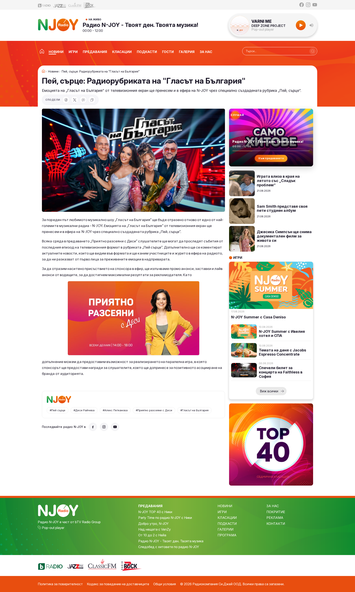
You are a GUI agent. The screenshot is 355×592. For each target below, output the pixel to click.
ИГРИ (222, 512)
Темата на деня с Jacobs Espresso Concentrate (282, 352)
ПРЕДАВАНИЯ (150, 506)
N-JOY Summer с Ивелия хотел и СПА (282, 333)
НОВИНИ (225, 506)
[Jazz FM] (59, 5)
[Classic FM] (74, 5)
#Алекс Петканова (115, 410)
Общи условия (164, 584)
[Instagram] (308, 4)
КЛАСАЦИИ (227, 517)
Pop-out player (262, 29)
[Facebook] (301, 4)
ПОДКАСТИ (227, 523)
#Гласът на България (194, 410)
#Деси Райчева (84, 410)
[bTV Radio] (44, 5)
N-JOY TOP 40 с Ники (155, 512)
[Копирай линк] (92, 100)
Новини (53, 71)
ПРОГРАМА (227, 535)
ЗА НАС (272, 506)
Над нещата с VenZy (154, 529)
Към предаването (271, 158)
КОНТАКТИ (275, 523)
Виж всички (269, 391)
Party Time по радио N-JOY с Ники (165, 517)
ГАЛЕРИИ (225, 529)
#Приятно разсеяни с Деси (154, 410)
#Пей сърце (57, 410)
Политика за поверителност (60, 584)
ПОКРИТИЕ (275, 512)
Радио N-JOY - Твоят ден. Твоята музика (170, 541)
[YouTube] (314, 4)
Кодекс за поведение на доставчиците (118, 584)
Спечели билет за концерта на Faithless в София (280, 372)
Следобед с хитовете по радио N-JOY (168, 547)
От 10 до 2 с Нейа (152, 535)
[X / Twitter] (74, 100)
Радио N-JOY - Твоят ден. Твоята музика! (140, 25)
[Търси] (312, 51)
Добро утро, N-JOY (153, 523)
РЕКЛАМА (274, 517)
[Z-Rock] (90, 5)
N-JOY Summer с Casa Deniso (258, 317)
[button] (311, 25)
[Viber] (83, 100)
